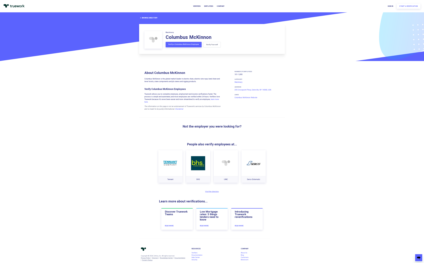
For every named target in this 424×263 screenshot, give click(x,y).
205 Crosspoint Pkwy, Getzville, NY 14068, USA (253, 90)
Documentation (179, 258)
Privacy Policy (145, 258)
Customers (245, 257)
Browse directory (149, 18)
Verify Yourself (212, 44)
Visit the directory (212, 192)
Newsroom (244, 260)
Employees (208, 6)
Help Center (196, 257)
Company (220, 6)
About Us (244, 253)
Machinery (238, 82)
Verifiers (197, 6)
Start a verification (408, 6)
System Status (147, 260)
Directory (155, 258)
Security (194, 260)
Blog (242, 255)
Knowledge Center (166, 258)
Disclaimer (179, 109)
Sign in (390, 6)
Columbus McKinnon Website (246, 97)
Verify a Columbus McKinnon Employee (183, 44)
